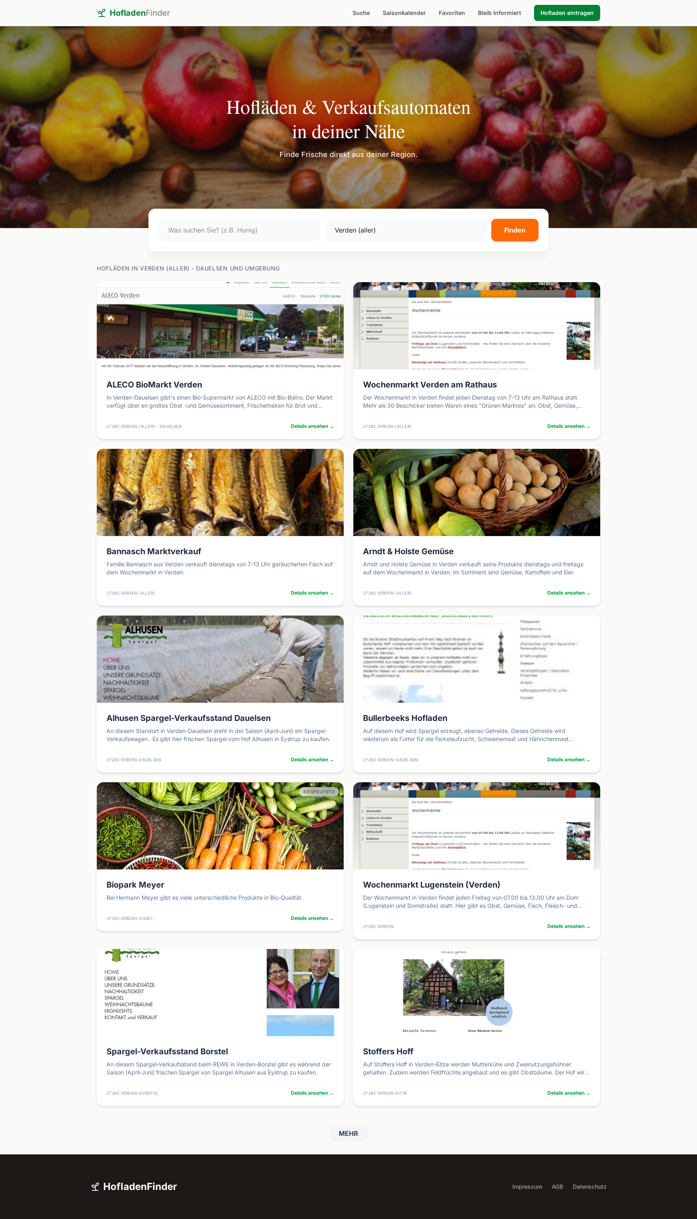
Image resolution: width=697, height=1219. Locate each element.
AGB (557, 1186)
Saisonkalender (404, 12)
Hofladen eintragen (567, 12)
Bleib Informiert (499, 12)
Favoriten (452, 12)
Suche (361, 12)
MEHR (348, 1133)
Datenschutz (590, 1186)
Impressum (527, 1186)
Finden (515, 230)
